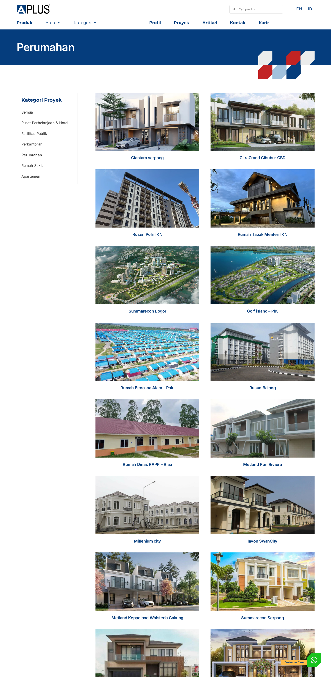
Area (50, 22)
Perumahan (31, 155)
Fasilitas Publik (34, 133)
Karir (264, 22)
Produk (24, 22)
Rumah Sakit (32, 165)
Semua (27, 112)
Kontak (237, 22)
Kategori (82, 22)
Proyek (181, 22)
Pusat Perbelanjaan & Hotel (44, 123)
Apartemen (30, 176)
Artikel (209, 22)
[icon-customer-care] (301, 654)
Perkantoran (32, 144)
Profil (155, 22)
